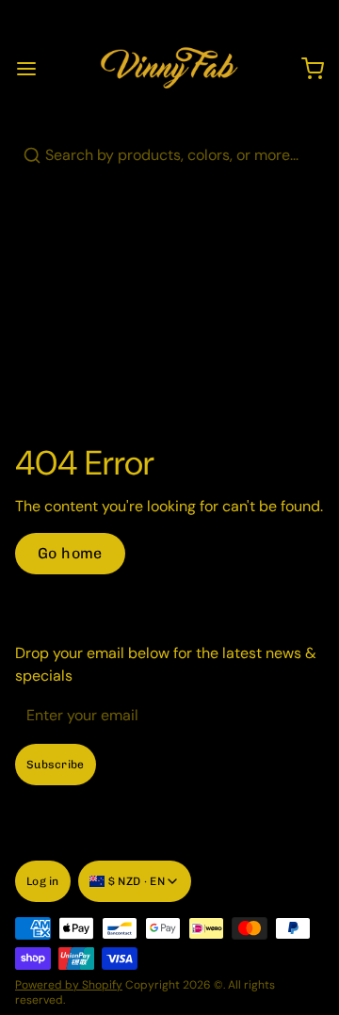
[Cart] (305, 69)
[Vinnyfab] (169, 69)
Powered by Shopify (68, 984)
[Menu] (34, 69)
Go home (70, 553)
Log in (42, 881)
